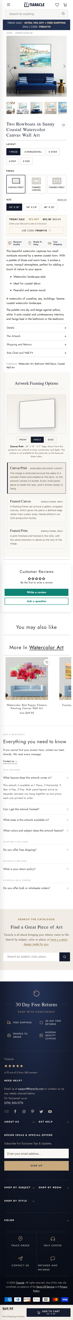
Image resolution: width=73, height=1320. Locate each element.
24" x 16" (14, 207)
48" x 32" (49, 207)
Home (9, 33)
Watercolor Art (24, 33)
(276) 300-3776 (13, 1103)
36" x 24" (31, 207)
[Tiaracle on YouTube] (50, 1112)
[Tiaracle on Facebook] (15, 1112)
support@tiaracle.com (31, 1089)
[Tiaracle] (34, 4)
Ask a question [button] (36, 601)
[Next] (64, 66)
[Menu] (8, 4)
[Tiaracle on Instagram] (24, 1112)
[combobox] (31, 14)
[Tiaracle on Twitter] (41, 1112)
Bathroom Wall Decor (45, 363)
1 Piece (13, 151)
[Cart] (65, 5)
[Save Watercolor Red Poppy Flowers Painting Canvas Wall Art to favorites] (47, 662)
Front (23, 439)
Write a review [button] (36, 592)
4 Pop (12, 161)
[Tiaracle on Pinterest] (32, 1112)
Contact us (10, 761)
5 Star (53, 151)
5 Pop (26, 161)
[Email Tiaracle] (6, 1112)
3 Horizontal (33, 151)
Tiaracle (20, 1282)
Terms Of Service (45, 1286)
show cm (62, 199)
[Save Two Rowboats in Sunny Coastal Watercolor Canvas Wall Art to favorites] (63, 125)
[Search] (63, 13)
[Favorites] (57, 5)
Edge (51, 439)
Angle (37, 439)
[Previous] (9, 66)
